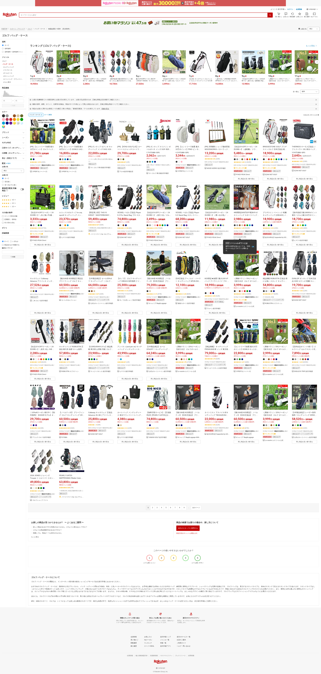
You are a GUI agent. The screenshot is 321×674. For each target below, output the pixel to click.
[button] (312, 9)
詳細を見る (105, 109)
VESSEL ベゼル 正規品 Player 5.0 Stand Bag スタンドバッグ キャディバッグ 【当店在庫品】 (188, 215)
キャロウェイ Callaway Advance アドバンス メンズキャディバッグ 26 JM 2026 (42, 281)
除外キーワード (7, 248)
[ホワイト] (10, 115)
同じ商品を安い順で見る (246, 179)
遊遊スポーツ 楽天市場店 (186, 303)
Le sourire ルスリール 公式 (245, 306)
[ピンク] (3, 119)
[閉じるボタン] (316, 100)
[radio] (3, 45)
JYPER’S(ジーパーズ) (39, 171)
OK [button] (253, 247)
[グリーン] (21, 119)
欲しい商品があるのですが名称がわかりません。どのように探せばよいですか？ (60, 527)
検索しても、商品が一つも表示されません (47, 533)
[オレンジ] (14, 119)
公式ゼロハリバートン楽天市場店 (102, 303)
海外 (9, 163)
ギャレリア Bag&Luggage (158, 303)
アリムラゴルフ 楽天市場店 (41, 437)
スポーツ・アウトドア (17, 29)
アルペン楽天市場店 (213, 308)
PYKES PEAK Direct (243, 174)
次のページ (196, 507)
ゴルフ (29, 29)
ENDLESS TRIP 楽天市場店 (303, 371)
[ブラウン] (14, 115)
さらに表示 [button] (7, 82)
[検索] (270, 15)
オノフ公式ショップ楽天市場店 (130, 300)
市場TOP (4, 29)
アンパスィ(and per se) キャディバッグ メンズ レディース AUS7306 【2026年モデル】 (129, 349)
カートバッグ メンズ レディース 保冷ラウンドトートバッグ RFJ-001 (129, 415)
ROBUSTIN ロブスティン (273, 303)
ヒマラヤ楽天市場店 (68, 237)
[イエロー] (18, 119)
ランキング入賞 (241, 168)
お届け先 (5, 167)
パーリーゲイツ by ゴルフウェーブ (102, 234)
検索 (13, 105)
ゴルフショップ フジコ (40, 500)
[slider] (2, 97)
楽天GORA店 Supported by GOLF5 (276, 237)
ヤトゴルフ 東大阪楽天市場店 (100, 167)
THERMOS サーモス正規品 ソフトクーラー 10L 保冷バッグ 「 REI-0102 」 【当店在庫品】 (304, 149)
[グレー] (7, 115)
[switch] (22, 189)
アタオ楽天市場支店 (126, 171)
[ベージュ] (18, 115)
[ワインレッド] (7, 119)
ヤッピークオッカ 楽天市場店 (100, 371)
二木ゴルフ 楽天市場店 (40, 301)
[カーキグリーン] (21, 115)
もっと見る (35, 537)
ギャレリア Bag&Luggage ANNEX (189, 437)
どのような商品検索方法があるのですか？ (47, 530)
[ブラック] (3, 115)
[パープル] (10, 123)
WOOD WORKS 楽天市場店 (216, 168)
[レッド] (10, 119)
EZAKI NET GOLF (271, 174)
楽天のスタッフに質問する (188, 528)
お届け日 (5, 175)
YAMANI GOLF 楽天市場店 (158, 437)
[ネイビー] (7, 123)
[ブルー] (3, 123)
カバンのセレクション (68, 300)
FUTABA (64, 437)
